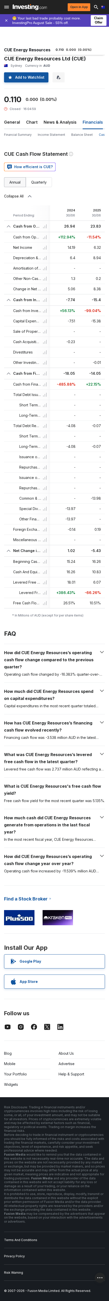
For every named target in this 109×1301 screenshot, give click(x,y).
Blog (8, 1053)
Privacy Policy (14, 1256)
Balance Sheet (82, 135)
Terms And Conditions (20, 1240)
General (12, 122)
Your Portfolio (15, 1074)
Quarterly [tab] (39, 182)
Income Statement (51, 135)
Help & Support (71, 1074)
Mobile (9, 1064)
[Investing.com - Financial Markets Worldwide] (30, 7)
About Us (66, 1053)
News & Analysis (60, 122)
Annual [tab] (15, 182)
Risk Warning (13, 1272)
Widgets (11, 1084)
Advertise (67, 1064)
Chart (32, 122)
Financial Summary (18, 135)
